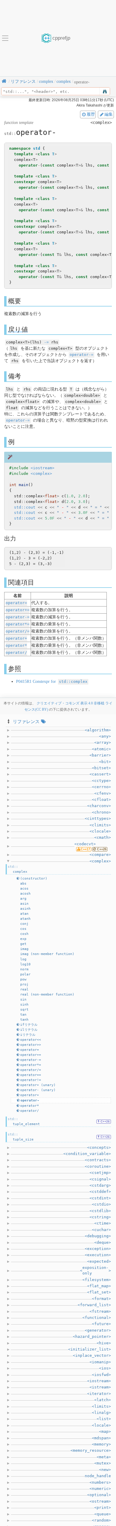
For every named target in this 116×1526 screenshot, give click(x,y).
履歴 (91, 114)
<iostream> (42, 468)
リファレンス (26, 721)
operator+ (16, 638)
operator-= (81, 354)
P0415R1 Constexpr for (51, 681)
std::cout (24, 507)
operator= (16, 603)
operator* (16, 645)
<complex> (41, 473)
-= (46, 342)
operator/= (17, 631)
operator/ (16, 652)
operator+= (17, 610)
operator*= (17, 624)
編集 (108, 114)
